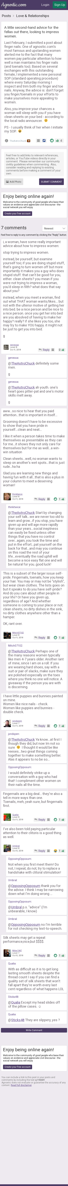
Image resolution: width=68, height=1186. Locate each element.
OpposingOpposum (19, 767)
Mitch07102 (18, 632)
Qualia (15, 814)
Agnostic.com (14, 5)
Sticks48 (13, 996)
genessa (14, 345)
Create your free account (18, 213)
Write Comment (34, 1030)
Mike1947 (17, 950)
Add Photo (15, 181)
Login (45, 5)
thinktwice (17, 494)
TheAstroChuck (19, 140)
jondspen (17, 721)
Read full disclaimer (21, 1085)
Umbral (16, 846)
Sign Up (59, 5)
